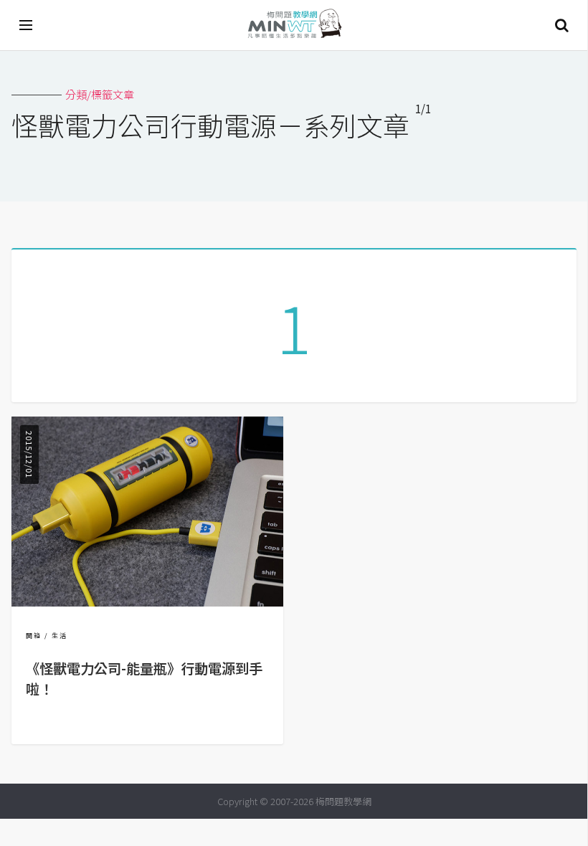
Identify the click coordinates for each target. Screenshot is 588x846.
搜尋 (561, 25)
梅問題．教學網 (294, 25)
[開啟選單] (26, 25)
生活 (59, 635)
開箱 (34, 635)
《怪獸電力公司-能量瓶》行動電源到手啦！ (144, 678)
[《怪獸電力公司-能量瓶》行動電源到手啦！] (147, 601)
